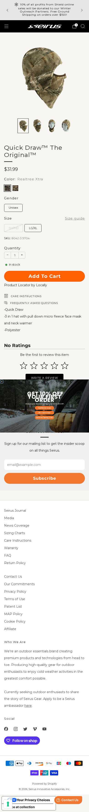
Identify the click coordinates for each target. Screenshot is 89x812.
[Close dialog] (2, 382)
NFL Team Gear (45, 412)
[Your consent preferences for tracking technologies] (8, 804)
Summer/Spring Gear (44, 417)
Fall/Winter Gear (44, 408)
